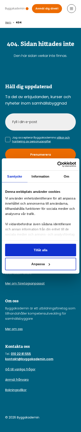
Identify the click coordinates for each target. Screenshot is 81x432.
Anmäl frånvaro (17, 379)
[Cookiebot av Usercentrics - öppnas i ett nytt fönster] (57, 164)
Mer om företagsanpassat (25, 283)
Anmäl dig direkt (47, 8)
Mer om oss (14, 329)
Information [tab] (40, 176)
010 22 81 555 (21, 354)
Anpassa (38, 264)
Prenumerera (40, 154)
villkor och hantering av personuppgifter (41, 139)
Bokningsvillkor (16, 390)
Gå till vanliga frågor (20, 369)
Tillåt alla (40, 250)
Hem (8, 22)
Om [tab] (66, 176)
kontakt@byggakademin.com (29, 359)
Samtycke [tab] (14, 176)
